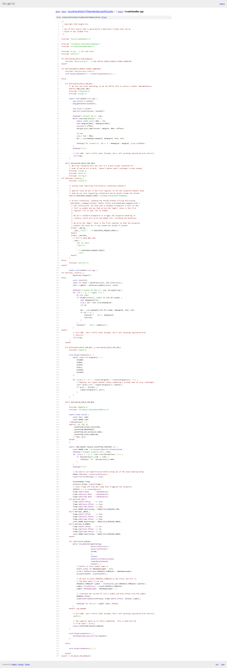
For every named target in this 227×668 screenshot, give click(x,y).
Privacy (20, 664)
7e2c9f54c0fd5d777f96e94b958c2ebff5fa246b (90, 11)
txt (217, 664)
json (223, 664)
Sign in (222, 4)
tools (120, 11)
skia (58, 11)
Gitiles (14, 664)
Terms (27, 664)
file (104, 17)
